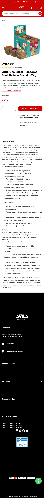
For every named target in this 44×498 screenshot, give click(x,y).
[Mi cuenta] (36, 7)
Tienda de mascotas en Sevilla (12, 425)
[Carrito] (40, 7)
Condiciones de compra (19, 495)
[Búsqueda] (40, 13)
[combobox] (22, 13)
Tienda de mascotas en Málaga (12, 427)
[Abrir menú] (3, 7)
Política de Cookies (35, 495)
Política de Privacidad (13, 496)
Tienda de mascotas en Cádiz (11, 423)
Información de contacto (29, 496)
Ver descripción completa (11, 90)
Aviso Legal (6, 495)
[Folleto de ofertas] (31, 7)
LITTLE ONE (8, 64)
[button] (7, 68)
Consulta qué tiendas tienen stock (29, 124)
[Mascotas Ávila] (22, 7)
